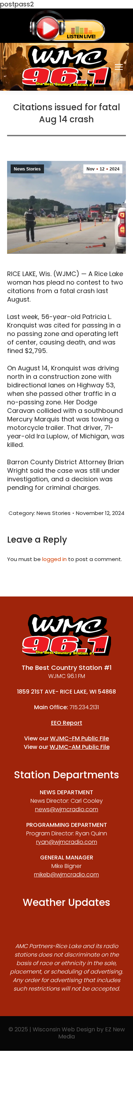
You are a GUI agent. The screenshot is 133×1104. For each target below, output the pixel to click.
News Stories (27, 169)
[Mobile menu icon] (119, 67)
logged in (54, 559)
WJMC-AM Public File (80, 747)
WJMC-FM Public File (79, 738)
